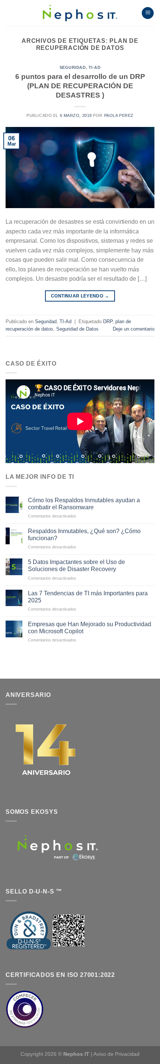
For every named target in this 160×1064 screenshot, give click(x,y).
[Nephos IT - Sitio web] (80, 13)
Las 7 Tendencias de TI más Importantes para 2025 (88, 596)
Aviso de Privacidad (116, 1054)
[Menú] (148, 13)
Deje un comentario (133, 329)
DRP (107, 321)
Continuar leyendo (80, 296)
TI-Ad (95, 67)
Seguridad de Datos (77, 329)
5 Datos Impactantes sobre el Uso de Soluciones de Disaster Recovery (76, 565)
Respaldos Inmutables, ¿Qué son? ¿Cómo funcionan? (84, 534)
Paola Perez (119, 115)
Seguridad (73, 67)
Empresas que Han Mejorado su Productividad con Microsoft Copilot (89, 627)
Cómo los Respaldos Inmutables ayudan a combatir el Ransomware (84, 503)
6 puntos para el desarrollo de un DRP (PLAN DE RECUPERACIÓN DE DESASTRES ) (80, 86)
